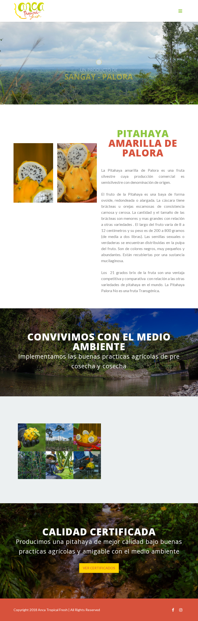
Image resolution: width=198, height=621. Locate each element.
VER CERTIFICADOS (99, 568)
